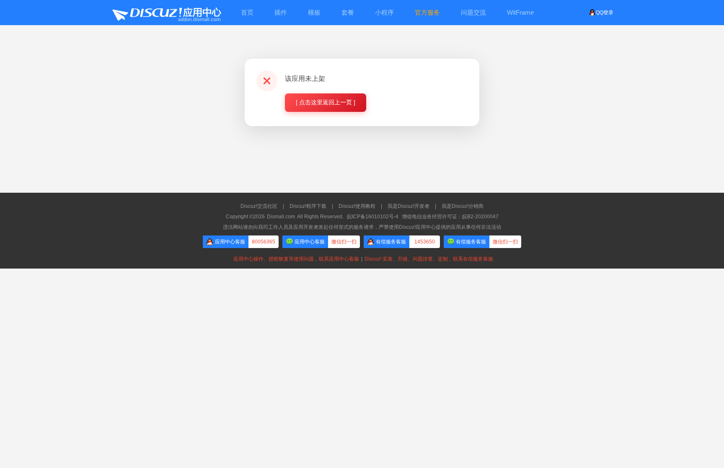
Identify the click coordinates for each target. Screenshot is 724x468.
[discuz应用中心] (166, 12)
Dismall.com (281, 217)
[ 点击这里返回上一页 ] (325, 102)
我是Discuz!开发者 (408, 206)
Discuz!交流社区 (258, 206)
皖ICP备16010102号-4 (372, 217)
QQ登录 (604, 13)
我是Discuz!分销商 (463, 206)
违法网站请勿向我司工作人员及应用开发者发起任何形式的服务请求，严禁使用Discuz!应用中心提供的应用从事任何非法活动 (362, 227)
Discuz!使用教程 (357, 206)
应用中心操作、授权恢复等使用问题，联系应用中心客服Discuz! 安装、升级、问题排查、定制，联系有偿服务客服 (362, 259)
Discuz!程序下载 (308, 206)
